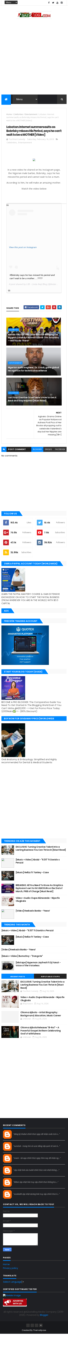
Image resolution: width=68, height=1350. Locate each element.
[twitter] (53, 3)
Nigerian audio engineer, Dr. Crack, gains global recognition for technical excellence (33, 369)
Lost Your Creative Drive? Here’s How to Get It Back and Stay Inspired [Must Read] (32, 399)
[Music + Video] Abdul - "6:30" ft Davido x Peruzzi (38, 861)
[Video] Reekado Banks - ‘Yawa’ (33, 910)
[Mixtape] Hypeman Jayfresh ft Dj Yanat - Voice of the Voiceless (38, 964)
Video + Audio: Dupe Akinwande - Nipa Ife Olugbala (38, 899)
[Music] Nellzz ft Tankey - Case (32, 872)
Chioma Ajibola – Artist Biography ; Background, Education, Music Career (40, 1014)
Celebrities (18, 114)
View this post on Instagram (23, 247)
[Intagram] (32, 1325)
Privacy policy (10, 1268)
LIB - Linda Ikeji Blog (36, 284)
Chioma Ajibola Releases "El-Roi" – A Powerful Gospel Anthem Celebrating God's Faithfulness (40, 1030)
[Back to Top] (41, 1325)
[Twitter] (36, 1325)
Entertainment (31, 114)
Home (9, 114)
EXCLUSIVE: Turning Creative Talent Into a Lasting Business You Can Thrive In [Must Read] (41, 848)
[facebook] (49, 3)
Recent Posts (17, 976)
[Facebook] (28, 1325)
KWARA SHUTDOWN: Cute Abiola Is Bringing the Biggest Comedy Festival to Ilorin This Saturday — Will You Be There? (33, 337)
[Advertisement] (34, 57)
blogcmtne (19, 1131)
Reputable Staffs (50, 976)
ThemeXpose (39, 1330)
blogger (37, 449)
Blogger (44, 1315)
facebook (60, 449)
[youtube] (57, 3)
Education (13, 393)
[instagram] (61, 3)
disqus (48, 449)
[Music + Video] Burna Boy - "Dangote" (22, 956)
